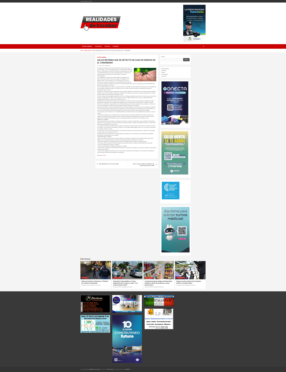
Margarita (107, 65)
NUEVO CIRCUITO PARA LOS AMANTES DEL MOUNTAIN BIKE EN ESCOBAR (143, 164)
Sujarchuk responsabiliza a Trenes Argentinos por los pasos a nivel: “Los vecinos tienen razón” (125, 283)
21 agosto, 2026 (180, 285)
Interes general (87, 46)
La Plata (104, 155)
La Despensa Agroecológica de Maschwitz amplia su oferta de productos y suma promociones (158, 283)
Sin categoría (164, 74)
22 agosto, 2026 (85, 285)
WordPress (127, 369)
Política (107, 46)
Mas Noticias (85, 259)
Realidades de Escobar (95, 285)
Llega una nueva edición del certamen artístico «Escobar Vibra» (188, 282)
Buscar (163, 56)
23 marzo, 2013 (101, 65)
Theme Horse (110, 369)
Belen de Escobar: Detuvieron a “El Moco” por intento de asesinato (95, 282)
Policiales (98, 46)
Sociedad (115, 46)
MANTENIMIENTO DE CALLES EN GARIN (109, 164)
